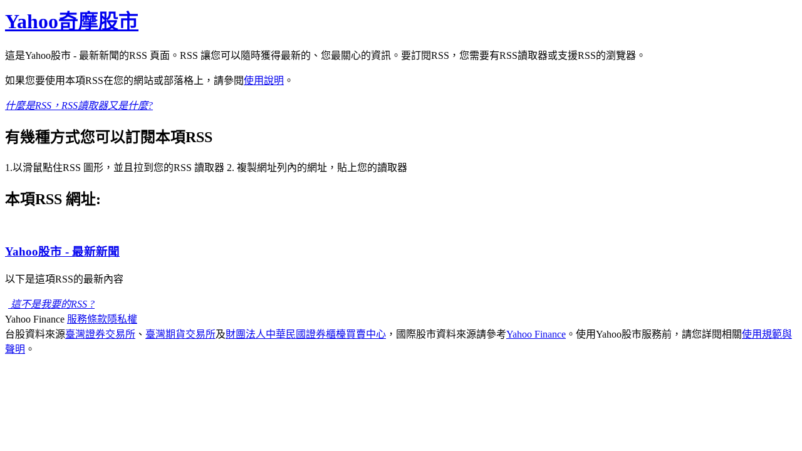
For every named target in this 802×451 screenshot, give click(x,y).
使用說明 (264, 80)
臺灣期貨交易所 (180, 334)
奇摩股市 (71, 21)
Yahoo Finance (536, 334)
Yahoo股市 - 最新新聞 (62, 251)
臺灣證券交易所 (100, 334)
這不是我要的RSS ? (51, 304)
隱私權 (122, 319)
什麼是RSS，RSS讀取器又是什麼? (79, 105)
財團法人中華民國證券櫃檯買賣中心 (306, 334)
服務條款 (87, 319)
